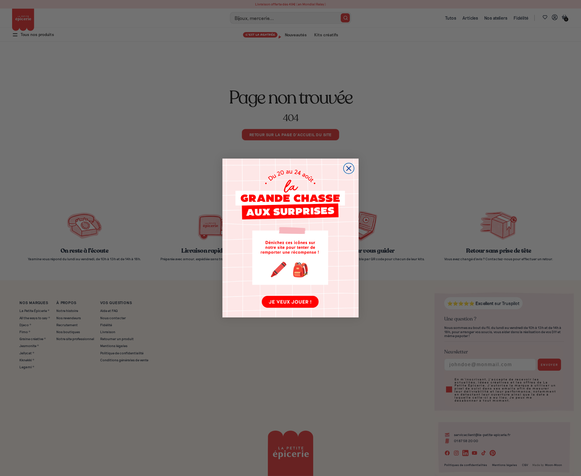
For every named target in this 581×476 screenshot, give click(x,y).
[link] (290, 238)
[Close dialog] (348, 168)
